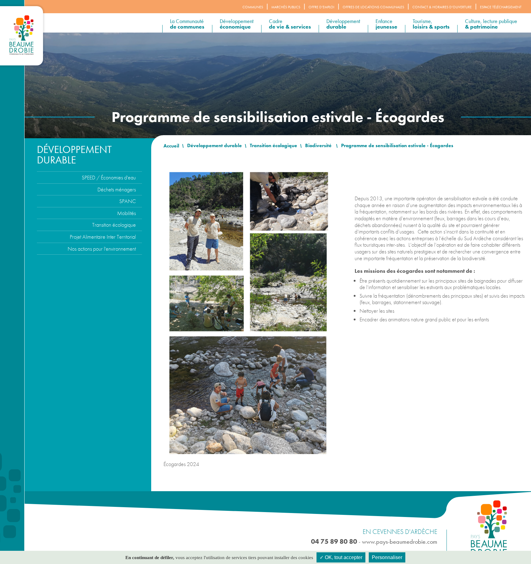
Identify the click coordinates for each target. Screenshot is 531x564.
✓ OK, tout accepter (341, 557)
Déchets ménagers (116, 189)
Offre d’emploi (321, 7)
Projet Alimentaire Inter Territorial (103, 236)
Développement (237, 24)
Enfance (386, 24)
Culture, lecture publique (491, 24)
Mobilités (126, 213)
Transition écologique (114, 224)
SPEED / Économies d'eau (109, 177)
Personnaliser (387, 557)
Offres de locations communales (373, 7)
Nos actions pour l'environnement (102, 248)
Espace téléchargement (500, 7)
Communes (252, 7)
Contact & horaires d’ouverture (442, 7)
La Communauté (187, 24)
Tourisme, (431, 24)
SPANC (127, 201)
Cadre (290, 24)
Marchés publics (285, 7)
